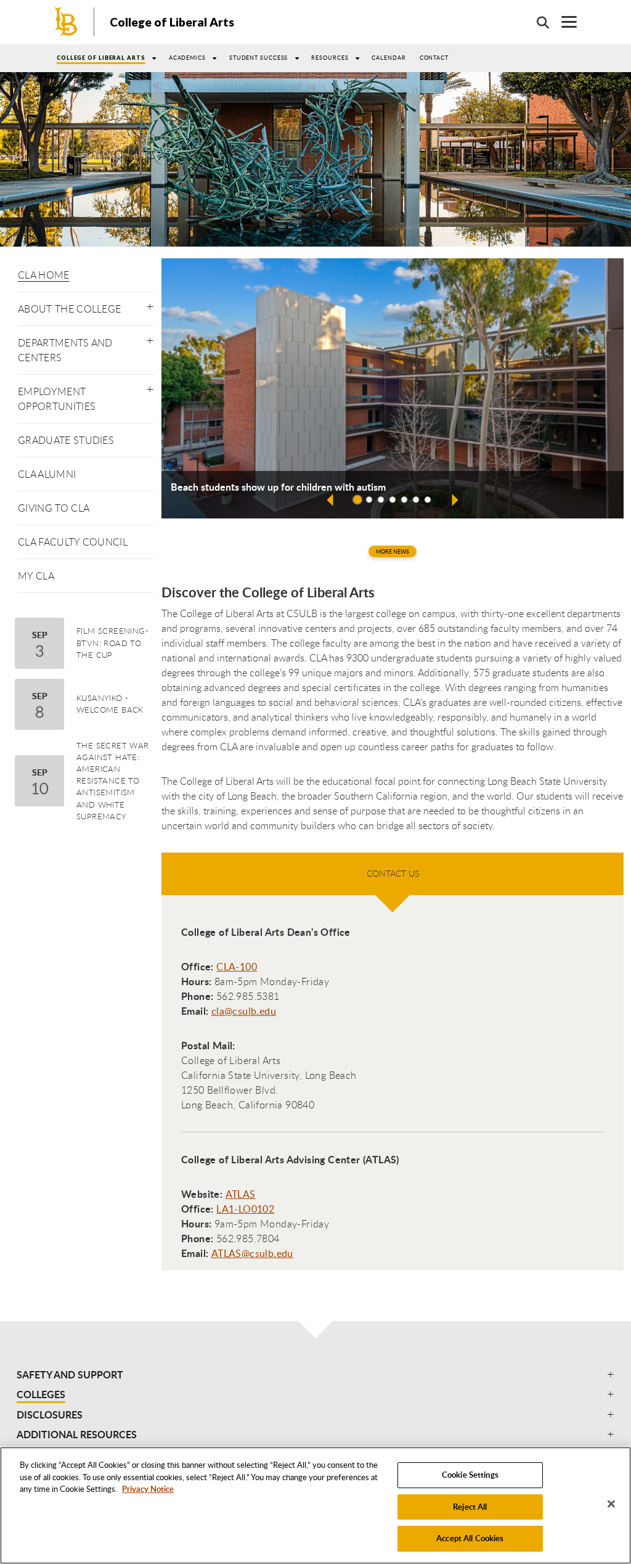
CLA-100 (236, 966)
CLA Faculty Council (73, 542)
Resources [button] (329, 58)
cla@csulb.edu (243, 1011)
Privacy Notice (148, 1488)
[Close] (611, 1504)
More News (392, 551)
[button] (150, 304)
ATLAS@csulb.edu (252, 1253)
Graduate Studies (66, 440)
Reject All (470, 1506)
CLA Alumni (47, 474)
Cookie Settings (470, 1474)
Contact (434, 58)
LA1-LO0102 (245, 1209)
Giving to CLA (53, 508)
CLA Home (44, 275)
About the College (69, 309)
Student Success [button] (258, 58)
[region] (315, 1505)
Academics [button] (187, 58)
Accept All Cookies (469, 1538)
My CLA (36, 576)
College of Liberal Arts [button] (101, 57)
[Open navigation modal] (563, 22)
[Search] (536, 22)
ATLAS (241, 1194)
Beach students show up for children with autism (278, 487)
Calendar (388, 58)
